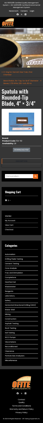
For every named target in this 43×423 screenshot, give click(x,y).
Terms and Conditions (21, 406)
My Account (10, 220)
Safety (8, 300)
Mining (7, 314)
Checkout (9, 229)
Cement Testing (12, 263)
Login (32, 11)
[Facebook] (18, 14)
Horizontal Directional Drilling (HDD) (20, 305)
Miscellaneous (11, 360)
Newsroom (13, 11)
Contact (21, 399)
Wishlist (8, 216)
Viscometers (10, 342)
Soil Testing (10, 332)
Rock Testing (10, 328)
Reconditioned (11, 346)
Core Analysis (11, 268)
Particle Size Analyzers (14, 356)
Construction (10, 319)
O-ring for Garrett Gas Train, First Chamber (17, 73)
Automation (10, 254)
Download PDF (21, 149)
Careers (24, 11)
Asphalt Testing (12, 323)
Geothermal (10, 282)
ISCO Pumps (10, 337)
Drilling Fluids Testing (14, 259)
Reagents (9, 291)
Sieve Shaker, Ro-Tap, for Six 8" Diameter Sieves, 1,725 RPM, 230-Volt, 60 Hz (20, 82)
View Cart (9, 225)
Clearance (9, 351)
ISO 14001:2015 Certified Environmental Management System (25, 6)
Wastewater (10, 286)
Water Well (10, 309)
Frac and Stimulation (14, 273)
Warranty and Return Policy (22, 409)
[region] (21, 161)
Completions (10, 277)
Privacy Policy (21, 412)
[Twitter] (21, 14)
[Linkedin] (25, 14)
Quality (22, 402)
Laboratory (10, 296)
